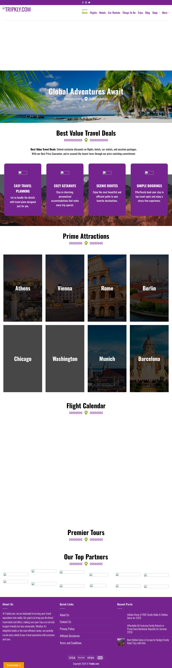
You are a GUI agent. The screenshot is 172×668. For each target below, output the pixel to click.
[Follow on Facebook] (83, 3)
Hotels (102, 13)
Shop (155, 13)
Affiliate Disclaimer (70, 636)
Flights (93, 13)
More (164, 13)
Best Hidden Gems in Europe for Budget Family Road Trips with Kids (148, 641)
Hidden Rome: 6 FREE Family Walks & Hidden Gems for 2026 (147, 616)
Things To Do (129, 13)
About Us (64, 615)
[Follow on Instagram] (86, 3)
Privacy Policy (67, 629)
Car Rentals (114, 13)
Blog (147, 13)
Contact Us (65, 621)
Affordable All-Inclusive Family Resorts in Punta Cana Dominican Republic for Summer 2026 (147, 629)
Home (85, 13)
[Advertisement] (86, 45)
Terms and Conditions (71, 643)
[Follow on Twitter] (89, 3)
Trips (140, 13)
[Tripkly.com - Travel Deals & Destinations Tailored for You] (23, 13)
